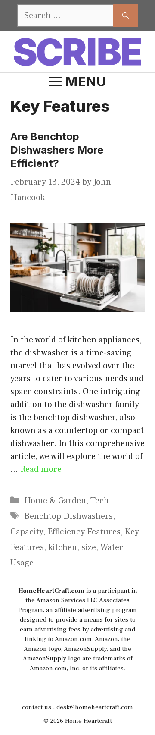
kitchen (62, 547)
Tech (99, 500)
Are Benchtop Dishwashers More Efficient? (56, 150)
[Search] (125, 15)
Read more (41, 469)
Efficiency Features (84, 531)
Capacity (26, 531)
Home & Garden (55, 500)
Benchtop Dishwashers (68, 516)
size (88, 547)
